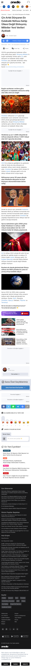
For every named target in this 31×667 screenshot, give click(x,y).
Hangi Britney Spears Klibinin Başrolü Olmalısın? (14, 508)
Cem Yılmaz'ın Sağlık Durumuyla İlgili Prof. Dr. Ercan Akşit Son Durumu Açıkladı (15, 476)
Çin (22, 56)
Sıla (11, 35)
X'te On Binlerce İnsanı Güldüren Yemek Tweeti (14, 528)
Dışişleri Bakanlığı (7, 259)
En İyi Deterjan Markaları (7, 506)
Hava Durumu (5, 538)
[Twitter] (10, 629)
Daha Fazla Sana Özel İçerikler (14, 387)
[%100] (13, 6)
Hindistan (4, 60)
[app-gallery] (25, 636)
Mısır (14, 298)
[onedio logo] (14, 647)
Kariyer (16, 613)
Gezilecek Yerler (6, 607)
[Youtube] (13, 629)
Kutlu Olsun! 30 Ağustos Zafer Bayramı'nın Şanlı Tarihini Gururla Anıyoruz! (16, 454)
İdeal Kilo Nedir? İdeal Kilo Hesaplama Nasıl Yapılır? (14, 573)
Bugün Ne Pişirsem (16, 604)
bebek (8, 171)
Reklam (3, 621)
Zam (17, 598)
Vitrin (5, 458)
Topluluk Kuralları (5, 619)
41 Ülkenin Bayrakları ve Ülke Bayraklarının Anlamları (15, 584)
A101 (18, 601)
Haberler (3, 14)
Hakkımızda (4, 613)
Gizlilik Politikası (5, 617)
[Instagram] (2, 629)
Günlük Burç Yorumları (8, 601)
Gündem (6, 473)
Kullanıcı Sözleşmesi (20, 615)
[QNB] (18, 6)
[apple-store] (6, 636)
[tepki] (3, 422)
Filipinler (22, 300)
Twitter (4, 598)
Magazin (6, 465)
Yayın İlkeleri (18, 617)
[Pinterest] (17, 629)
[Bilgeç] (27, 6)
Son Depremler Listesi (7, 541)
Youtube (23, 598)
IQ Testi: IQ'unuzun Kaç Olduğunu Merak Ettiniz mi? (15, 590)
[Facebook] (6, 629)
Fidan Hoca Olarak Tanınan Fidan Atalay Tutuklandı (14, 526)
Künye (16, 619)
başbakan (25, 209)
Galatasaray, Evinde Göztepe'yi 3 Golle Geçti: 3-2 (14, 504)
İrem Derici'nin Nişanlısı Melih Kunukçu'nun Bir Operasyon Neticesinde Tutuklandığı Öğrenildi (16, 469)
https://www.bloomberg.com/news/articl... (15, 66)
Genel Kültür (7, 450)
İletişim (3, 623)
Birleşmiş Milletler (22, 54)
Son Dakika (5, 604)
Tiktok (23, 601)
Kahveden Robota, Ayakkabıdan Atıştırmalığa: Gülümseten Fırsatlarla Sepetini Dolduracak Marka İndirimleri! (14, 461)
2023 (3, 163)
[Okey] (8, 6)
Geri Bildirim (4, 615)
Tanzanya (4, 302)
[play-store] (15, 636)
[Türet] (22, 6)
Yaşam (9, 14)
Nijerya (10, 300)
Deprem (10, 598)
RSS (16, 621)
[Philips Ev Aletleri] (4, 6)
